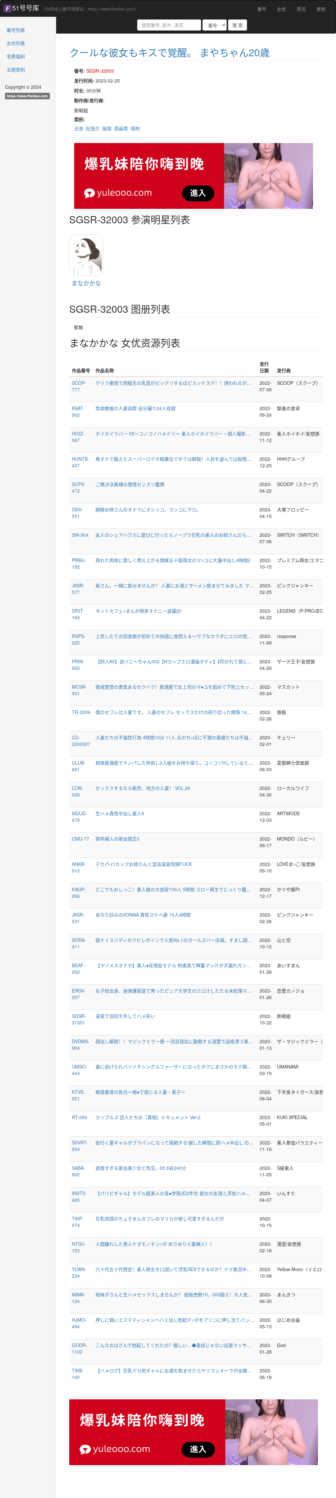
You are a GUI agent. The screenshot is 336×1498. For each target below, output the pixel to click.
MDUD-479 (79, 816)
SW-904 (80, 534)
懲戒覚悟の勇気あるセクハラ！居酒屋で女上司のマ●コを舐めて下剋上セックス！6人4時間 (188, 686)
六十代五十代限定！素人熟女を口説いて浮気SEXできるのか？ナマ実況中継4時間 (179, 1269)
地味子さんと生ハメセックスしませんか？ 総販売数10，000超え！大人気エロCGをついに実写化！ (198, 1294)
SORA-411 (79, 943)
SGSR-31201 (79, 1019)
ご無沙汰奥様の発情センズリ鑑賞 (129, 484)
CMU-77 (80, 838)
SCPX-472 (78, 487)
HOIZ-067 (78, 436)
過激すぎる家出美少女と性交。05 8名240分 (140, 1168)
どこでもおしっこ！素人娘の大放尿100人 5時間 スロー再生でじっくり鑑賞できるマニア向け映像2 (197, 889)
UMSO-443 (79, 1069)
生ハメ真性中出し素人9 (119, 813)
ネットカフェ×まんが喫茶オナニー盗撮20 (138, 610)
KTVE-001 (78, 1095)
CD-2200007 (81, 740)
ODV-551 (77, 512)
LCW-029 (77, 791)
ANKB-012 (79, 867)
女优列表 (16, 43)
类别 (321, 9)
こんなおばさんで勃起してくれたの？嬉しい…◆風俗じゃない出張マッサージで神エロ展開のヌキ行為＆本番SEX (212, 1345)
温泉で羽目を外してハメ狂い (125, 1016)
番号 (261, 9)
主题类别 (16, 69)
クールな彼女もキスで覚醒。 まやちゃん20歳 (169, 52)
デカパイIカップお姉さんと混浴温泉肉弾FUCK (143, 864)
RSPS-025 (79, 639)
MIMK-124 (78, 1297)
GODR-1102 (79, 1348)
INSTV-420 (79, 1196)
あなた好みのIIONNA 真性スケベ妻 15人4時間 (143, 914)
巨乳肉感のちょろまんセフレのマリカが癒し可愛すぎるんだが (159, 1218)
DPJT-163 (78, 614)
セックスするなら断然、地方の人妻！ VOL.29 (142, 788)
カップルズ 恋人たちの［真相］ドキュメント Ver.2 (147, 1117)
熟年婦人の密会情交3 (117, 838)
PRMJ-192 (79, 563)
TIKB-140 (78, 1373)
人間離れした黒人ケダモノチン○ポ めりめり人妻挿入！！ (154, 1243)
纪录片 (93, 128)
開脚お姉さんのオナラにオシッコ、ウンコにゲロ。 (148, 509)
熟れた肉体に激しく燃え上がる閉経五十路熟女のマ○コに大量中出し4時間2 (172, 560)
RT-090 (79, 1117)
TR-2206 (81, 712)
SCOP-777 (79, 386)
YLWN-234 (79, 1272)
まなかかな (86, 283)
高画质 (121, 128)
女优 (281, 9)
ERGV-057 (79, 993)
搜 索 (237, 25)
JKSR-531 (78, 917)
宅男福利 (16, 56)
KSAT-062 (78, 411)
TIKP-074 (77, 1221)
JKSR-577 (78, 588)
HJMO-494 (79, 1323)
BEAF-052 (78, 968)
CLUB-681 (79, 766)
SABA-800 (78, 1171)
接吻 (135, 128)
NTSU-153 (79, 1247)
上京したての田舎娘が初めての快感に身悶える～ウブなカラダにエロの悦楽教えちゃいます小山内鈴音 (201, 636)
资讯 (301, 9)
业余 (78, 128)
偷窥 (107, 128)
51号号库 (25, 7)
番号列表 (16, 30)
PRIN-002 (78, 664)
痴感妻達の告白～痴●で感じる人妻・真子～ (140, 1092)
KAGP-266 (79, 892)
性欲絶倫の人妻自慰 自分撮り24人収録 (135, 408)
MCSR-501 (79, 690)
